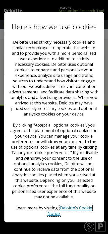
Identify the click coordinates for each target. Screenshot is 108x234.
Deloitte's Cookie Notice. (69, 210)
